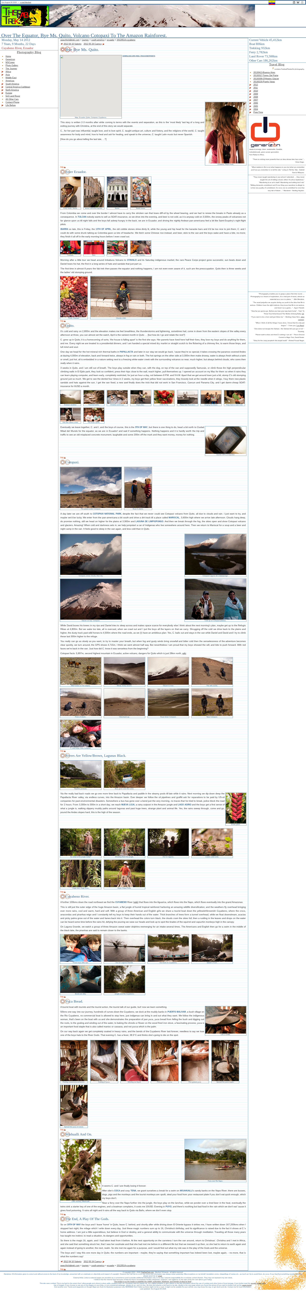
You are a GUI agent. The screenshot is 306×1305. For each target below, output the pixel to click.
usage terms (246, 1285)
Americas (10, 81)
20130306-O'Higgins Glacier (266, 78)
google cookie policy (258, 1283)
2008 (255, 97)
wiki (184, 653)
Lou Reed (300, 325)
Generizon (10, 59)
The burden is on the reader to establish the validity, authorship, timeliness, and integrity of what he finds (152, 1281)
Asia (8, 74)
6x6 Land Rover (13, 96)
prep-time (258, 112)
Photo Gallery (12, 65)
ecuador (110, 40)
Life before (11, 105)
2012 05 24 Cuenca (93, 44)
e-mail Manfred (25, 2)
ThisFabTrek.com (147, 1272)
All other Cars (12, 99)
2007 (255, 100)
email (160, 1276)
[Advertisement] (262, 242)
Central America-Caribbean (18, 87)
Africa (8, 71)
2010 (255, 91)
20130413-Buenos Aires (264, 72)
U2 (303, 314)
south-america (97, 40)
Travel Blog (277, 64)
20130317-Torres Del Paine (265, 75)
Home (8, 56)
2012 (255, 85)
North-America (12, 90)
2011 (255, 88)
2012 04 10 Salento (72, 44)
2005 (255, 106)
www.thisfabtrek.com (70, 40)
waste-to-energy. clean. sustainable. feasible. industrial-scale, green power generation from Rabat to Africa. (266, 152)
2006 (255, 103)
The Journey (11, 68)
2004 (255, 109)
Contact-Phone (12, 102)
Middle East (11, 78)
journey (85, 40)
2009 (255, 94)
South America (12, 84)
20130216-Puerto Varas (264, 81)
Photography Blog (29, 52)
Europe (9, 93)
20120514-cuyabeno (126, 40)
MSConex (10, 62)
